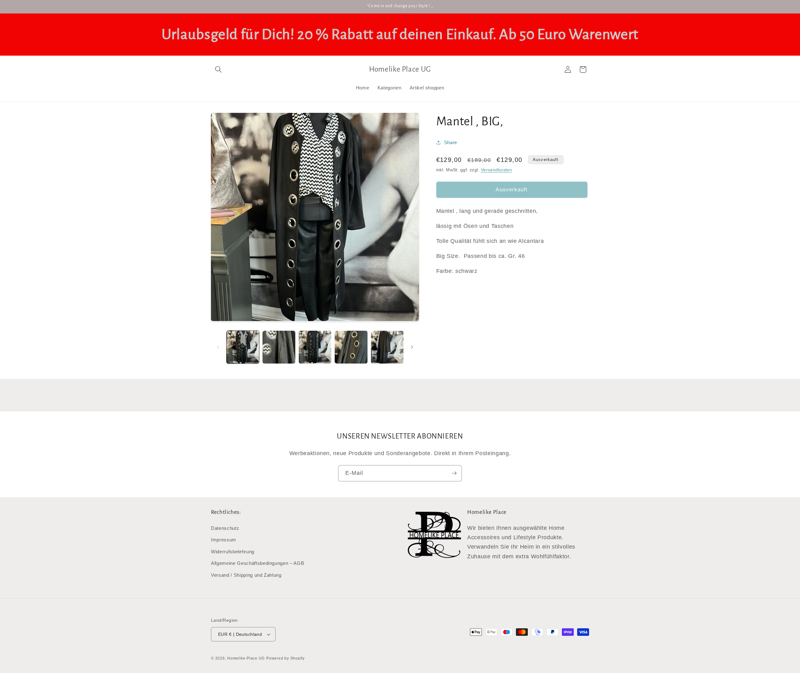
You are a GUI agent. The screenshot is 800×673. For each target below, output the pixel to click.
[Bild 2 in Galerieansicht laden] (278, 347)
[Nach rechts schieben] (412, 347)
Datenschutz (225, 528)
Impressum (223, 539)
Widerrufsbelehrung (232, 551)
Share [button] (450, 142)
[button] (218, 69)
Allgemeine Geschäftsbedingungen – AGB (257, 563)
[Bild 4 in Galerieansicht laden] (351, 347)
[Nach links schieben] (218, 347)
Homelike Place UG (246, 658)
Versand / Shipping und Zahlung (246, 575)
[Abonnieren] (454, 473)
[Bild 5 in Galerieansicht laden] (387, 347)
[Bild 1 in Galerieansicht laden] (243, 347)
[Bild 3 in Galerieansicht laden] (315, 347)
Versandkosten (496, 169)
